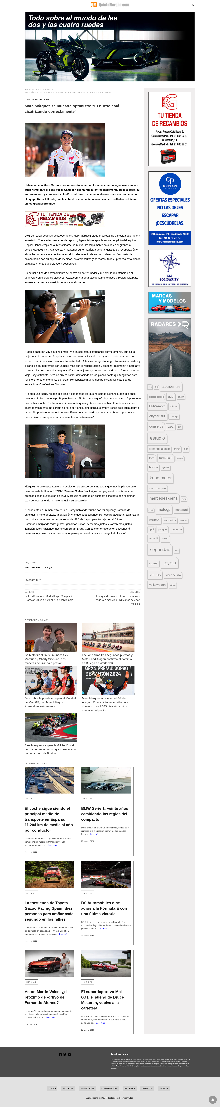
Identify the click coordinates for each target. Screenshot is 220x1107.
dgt (179, 427)
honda (153, 467)
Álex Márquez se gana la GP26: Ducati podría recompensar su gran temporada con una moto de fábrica (51, 749)
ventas (155, 575)
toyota (169, 562)
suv (177, 550)
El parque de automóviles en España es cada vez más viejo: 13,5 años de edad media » (117, 600)
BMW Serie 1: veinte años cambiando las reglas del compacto (104, 814)
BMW (181, 397)
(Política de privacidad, (144, 1059)
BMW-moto (157, 406)
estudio (157, 438)
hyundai (165, 467)
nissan (183, 520)
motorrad (181, 509)
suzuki (153, 563)
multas (154, 520)
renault (153, 538)
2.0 (156, 387)
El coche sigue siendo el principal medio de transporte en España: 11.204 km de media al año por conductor (49, 819)
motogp (48, 567)
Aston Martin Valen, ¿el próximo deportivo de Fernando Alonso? (46, 997)
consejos (156, 426)
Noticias (49, 90)
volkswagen (157, 584)
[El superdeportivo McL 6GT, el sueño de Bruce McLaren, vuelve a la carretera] (106, 963)
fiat (186, 449)
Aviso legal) (156, 1059)
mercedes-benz (164, 498)
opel (151, 529)
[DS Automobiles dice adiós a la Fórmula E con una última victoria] (106, 874)
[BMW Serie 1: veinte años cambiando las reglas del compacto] (106, 780)
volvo (173, 585)
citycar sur (157, 416)
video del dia (173, 575)
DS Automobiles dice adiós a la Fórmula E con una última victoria (104, 908)
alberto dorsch (156, 397)
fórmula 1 (166, 458)
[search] (193, 5)
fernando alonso (159, 448)
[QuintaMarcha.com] (110, 4)
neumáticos (170, 520)
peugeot (162, 529)
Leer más (52, 845)
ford (151, 458)
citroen (174, 406)
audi (171, 396)
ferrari (177, 449)
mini (184, 499)
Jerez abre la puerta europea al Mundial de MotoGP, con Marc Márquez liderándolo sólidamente (51, 702)
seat (165, 538)
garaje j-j (180, 458)
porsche (177, 529)
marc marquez (32, 567)
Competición (31, 100)
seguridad (160, 549)
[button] (65, 150)
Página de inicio (33, 90)
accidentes (171, 386)
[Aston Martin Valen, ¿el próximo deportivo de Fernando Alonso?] (49, 963)
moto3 (150, 510)
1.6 (150, 387)
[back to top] (213, 1100)
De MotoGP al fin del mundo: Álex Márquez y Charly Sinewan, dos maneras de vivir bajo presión (47, 659)
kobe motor (161, 478)
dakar (171, 426)
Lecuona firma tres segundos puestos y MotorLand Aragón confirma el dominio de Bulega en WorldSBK (107, 659)
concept (174, 416)
